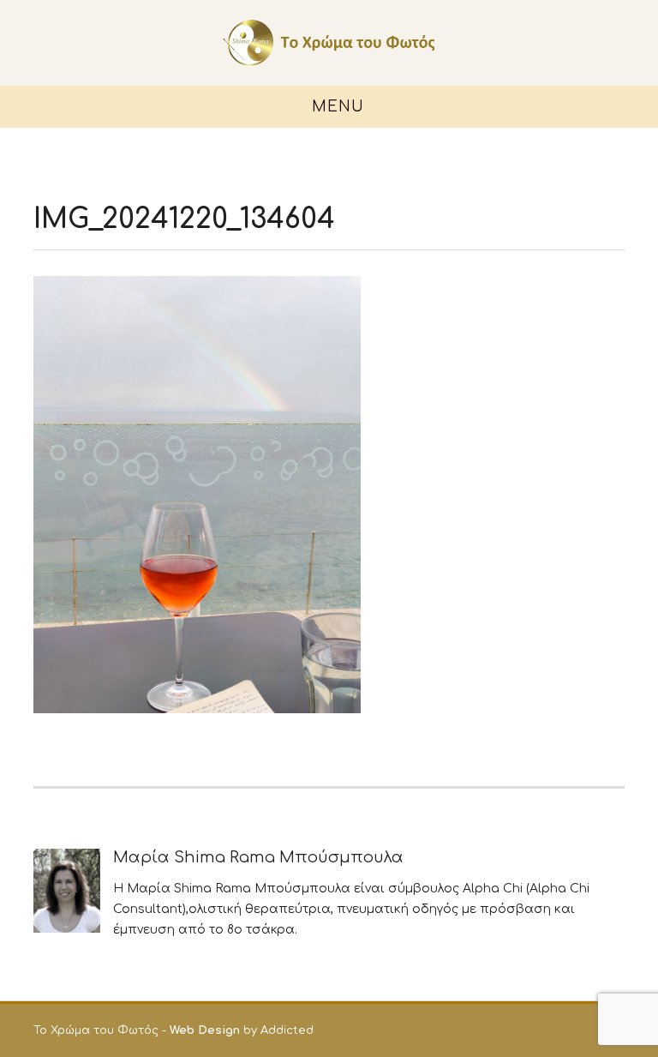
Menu (335, 107)
